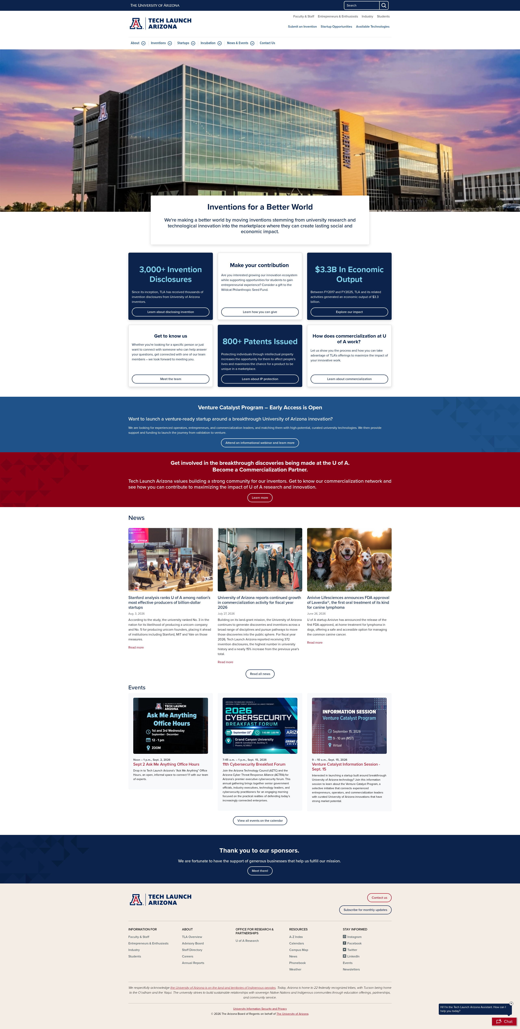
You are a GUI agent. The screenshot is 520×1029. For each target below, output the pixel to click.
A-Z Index (296, 937)
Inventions (158, 43)
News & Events (237, 43)
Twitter (352, 950)
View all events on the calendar (260, 821)
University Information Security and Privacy (260, 1009)
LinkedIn (353, 956)
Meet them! (260, 871)
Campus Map (298, 950)
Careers (187, 956)
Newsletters (351, 969)
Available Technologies (373, 27)
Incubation (208, 43)
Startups (183, 43)
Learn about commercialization (349, 379)
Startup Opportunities (336, 27)
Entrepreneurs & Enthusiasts (338, 16)
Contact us (379, 898)
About (135, 43)
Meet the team (170, 379)
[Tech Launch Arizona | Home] (170, 24)
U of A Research (247, 941)
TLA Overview (192, 937)
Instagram (354, 937)
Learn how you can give (260, 312)
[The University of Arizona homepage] (155, 5)
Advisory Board (193, 943)
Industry (367, 16)
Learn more (260, 498)
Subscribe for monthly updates (365, 910)
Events (347, 963)
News (293, 956)
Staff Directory (192, 950)
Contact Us (267, 43)
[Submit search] (384, 5)
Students (383, 16)
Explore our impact (349, 312)
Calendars (296, 943)
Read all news (260, 674)
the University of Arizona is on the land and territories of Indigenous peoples (223, 988)
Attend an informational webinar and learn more (260, 443)
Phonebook (297, 963)
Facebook (354, 943)
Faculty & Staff (303, 16)
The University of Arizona (292, 1014)
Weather (295, 969)
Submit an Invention (302, 27)
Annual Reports (193, 963)
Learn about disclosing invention (170, 312)
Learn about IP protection (260, 379)
